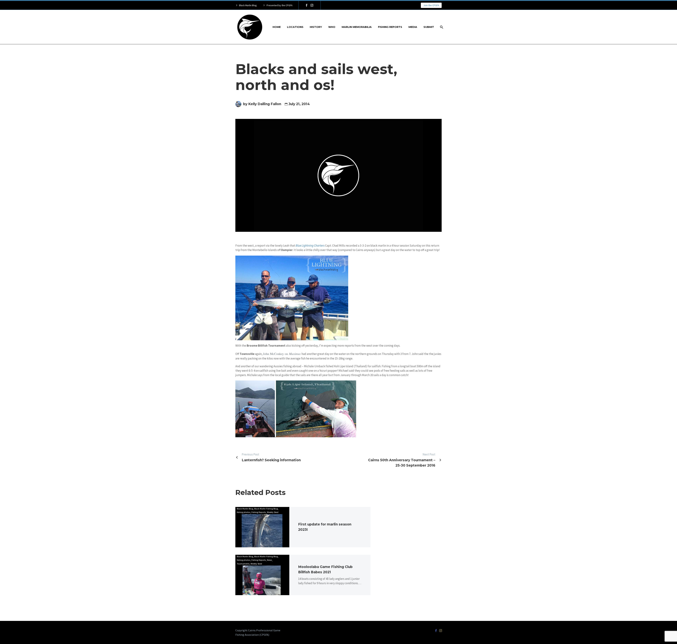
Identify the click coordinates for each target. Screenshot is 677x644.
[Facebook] (306, 5)
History (316, 27)
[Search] (441, 27)
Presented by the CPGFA (279, 5)
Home (277, 27)
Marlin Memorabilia (357, 27)
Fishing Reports (390, 27)
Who (331, 27)
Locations (295, 27)
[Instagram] (312, 5)
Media (412, 27)
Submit (428, 27)
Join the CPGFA (431, 5)
